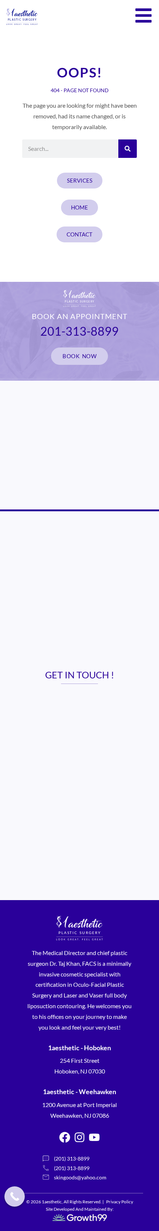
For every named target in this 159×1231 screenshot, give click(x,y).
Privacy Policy (119, 1201)
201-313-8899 (79, 331)
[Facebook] (64, 1137)
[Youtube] (94, 1137)
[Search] (127, 148)
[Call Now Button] (14, 1196)
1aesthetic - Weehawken (79, 1092)
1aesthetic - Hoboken (79, 1048)
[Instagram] (79, 1137)
